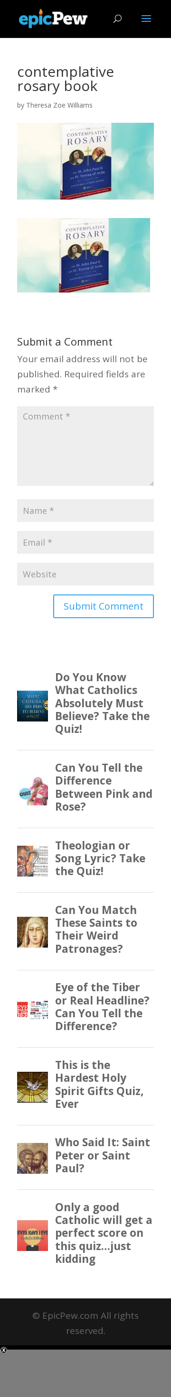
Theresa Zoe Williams (59, 105)
